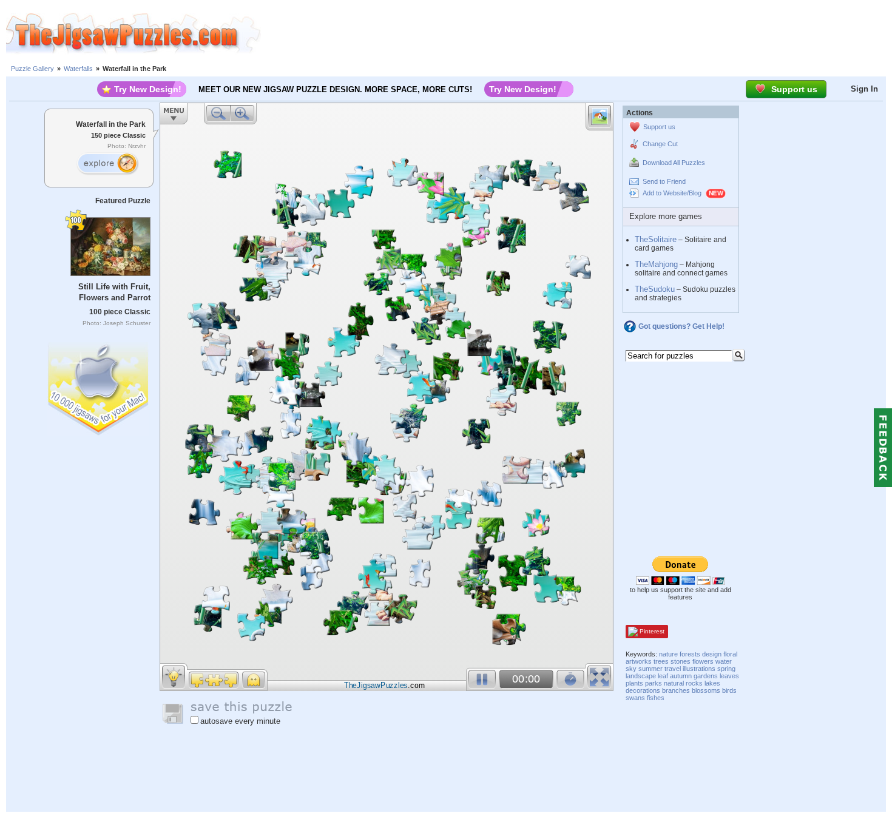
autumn (681, 675)
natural (674, 683)
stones (681, 661)
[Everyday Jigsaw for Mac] (98, 386)
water (723, 661)
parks (653, 683)
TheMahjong (656, 264)
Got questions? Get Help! (681, 326)
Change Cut (660, 143)
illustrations (699, 668)
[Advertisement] (576, 33)
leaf (663, 675)
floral (730, 654)
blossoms (706, 690)
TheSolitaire (656, 239)
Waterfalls (78, 68)
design (711, 654)
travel (672, 668)
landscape (641, 675)
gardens (706, 675)
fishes (655, 697)
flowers (703, 661)
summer (650, 668)
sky (631, 668)
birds (729, 690)
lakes (712, 683)
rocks (694, 683)
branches (676, 690)
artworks (639, 661)
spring (726, 668)
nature (668, 654)
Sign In (864, 88)
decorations (643, 690)
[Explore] (107, 164)
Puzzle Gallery (32, 68)
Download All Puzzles (674, 162)
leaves (729, 675)
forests (690, 654)
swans (635, 697)
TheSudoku (655, 289)
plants (634, 683)
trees (661, 661)
